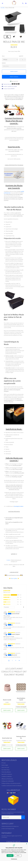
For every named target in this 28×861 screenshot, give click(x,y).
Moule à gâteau (14, 578)
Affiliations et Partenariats (7, 779)
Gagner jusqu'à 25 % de (16, 835)
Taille (3, 56)
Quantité (21, 56)
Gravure (4, 63)
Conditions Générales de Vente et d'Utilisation (12, 785)
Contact (8, 560)
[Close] (26, 843)
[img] (11, 612)
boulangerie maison (18, 506)
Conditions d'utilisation (7, 776)
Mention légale (5, 765)
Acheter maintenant (14, 76)
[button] (14, 45)
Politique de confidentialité (20, 852)
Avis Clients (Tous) (5, 769)
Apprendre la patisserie (7, 774)
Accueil (3, 7)
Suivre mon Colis (5, 767)
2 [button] (12, 660)
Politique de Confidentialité (8, 781)
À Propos (4, 763)
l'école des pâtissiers (6, 772)
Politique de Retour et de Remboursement (11, 783)
